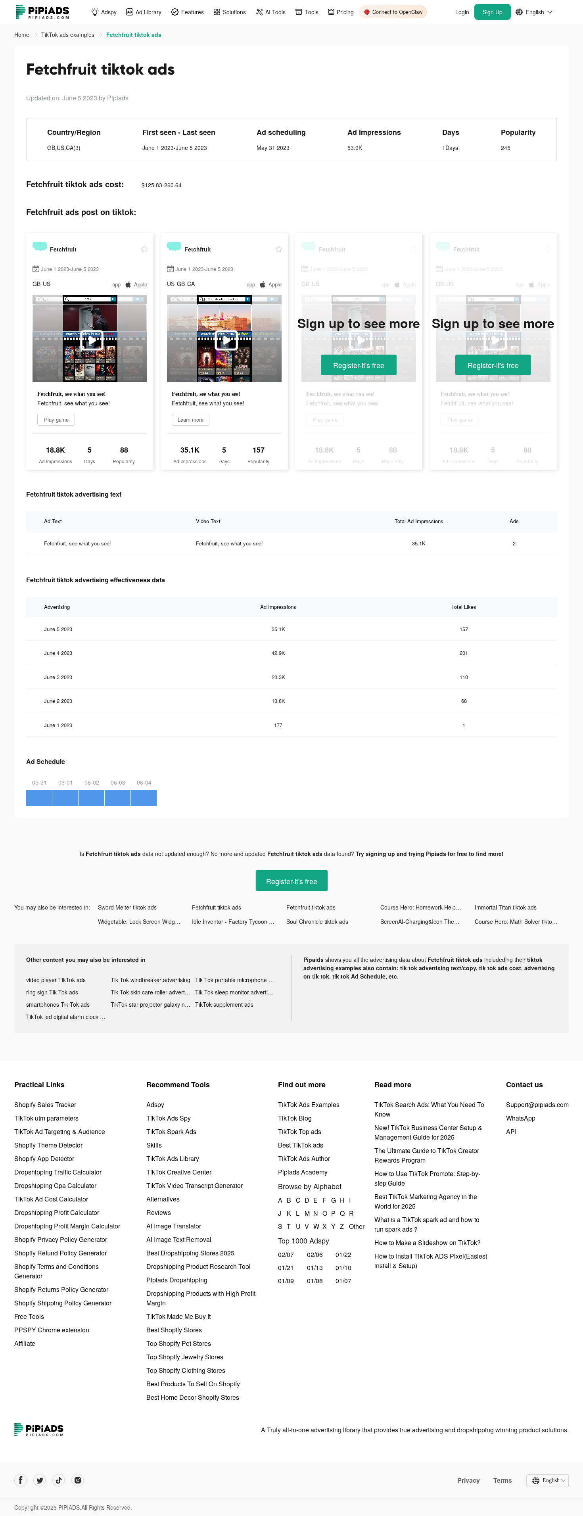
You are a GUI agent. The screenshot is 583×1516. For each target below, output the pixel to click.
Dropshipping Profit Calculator (56, 1212)
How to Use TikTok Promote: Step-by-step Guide (427, 1178)
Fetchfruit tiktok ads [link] (133, 34)
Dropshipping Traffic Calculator (58, 1171)
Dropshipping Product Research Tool (198, 1266)
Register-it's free (358, 365)
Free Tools (29, 1316)
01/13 (315, 1267)
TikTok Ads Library (172, 1158)
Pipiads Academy (303, 1171)
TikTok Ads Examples (308, 1104)
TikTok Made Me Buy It (178, 1316)
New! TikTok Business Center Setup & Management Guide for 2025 (428, 1132)
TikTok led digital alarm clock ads (67, 1017)
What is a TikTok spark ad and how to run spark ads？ (426, 1224)
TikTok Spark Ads (171, 1131)
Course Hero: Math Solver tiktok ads (520, 921)
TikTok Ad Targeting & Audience (59, 1131)
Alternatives (163, 1198)
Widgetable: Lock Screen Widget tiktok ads (145, 921)
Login (462, 12)
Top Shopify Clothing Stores (185, 1370)
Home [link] (22, 34)
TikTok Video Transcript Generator (194, 1185)
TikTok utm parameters (46, 1118)
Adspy (155, 1104)
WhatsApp (520, 1118)
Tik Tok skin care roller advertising (153, 992)
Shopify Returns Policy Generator (61, 1289)
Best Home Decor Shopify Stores (192, 1397)
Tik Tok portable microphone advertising (237, 980)
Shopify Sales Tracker (45, 1104)
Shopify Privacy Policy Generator (60, 1239)
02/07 (286, 1254)
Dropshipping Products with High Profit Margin (200, 1298)
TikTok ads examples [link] (68, 34)
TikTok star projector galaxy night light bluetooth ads (153, 1004)
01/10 (343, 1267)
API (511, 1131)
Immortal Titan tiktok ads (506, 907)
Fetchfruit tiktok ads (216, 907)
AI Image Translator (173, 1225)
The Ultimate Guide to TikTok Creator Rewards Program (426, 1155)
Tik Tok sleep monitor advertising (236, 992)
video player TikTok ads (56, 980)
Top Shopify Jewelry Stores (184, 1356)
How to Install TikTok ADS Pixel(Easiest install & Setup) (430, 1260)
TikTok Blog (295, 1118)
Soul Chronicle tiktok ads (317, 921)
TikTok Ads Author (304, 1158)
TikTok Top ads (299, 1131)
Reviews (158, 1212)
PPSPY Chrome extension (51, 1329)
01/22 (343, 1254)
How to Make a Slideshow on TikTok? (427, 1242)
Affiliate (24, 1343)
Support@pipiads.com (537, 1104)
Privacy (468, 1480)
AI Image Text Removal (178, 1239)
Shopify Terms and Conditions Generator (56, 1271)
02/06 (315, 1254)
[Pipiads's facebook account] (20, 1480)
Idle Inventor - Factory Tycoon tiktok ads (239, 921)
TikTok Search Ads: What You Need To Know (429, 1109)
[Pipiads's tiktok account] (58, 1480)
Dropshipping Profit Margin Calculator (67, 1225)
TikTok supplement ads (224, 1004)
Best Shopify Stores (174, 1329)
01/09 (286, 1280)
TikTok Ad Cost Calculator (51, 1198)
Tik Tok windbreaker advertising (150, 980)
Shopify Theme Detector (48, 1144)
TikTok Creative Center (178, 1171)
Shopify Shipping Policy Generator (62, 1302)
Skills (154, 1144)
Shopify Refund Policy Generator (60, 1252)
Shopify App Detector (44, 1158)
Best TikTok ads (300, 1144)
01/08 (315, 1280)
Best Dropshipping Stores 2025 (190, 1252)
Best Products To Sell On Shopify (193, 1383)
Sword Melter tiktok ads (127, 907)
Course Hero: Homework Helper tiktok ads (427, 907)
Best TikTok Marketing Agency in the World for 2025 (425, 1201)
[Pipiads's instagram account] (77, 1480)
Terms (502, 1480)
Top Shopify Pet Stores (178, 1343)
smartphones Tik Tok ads (58, 1004)
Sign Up (492, 12)
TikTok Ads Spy (168, 1118)
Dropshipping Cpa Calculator (55, 1185)
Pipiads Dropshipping (176, 1279)
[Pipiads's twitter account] (39, 1480)
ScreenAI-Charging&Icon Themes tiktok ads (427, 921)
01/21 (286, 1267)
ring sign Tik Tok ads (52, 992)
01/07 (343, 1280)
